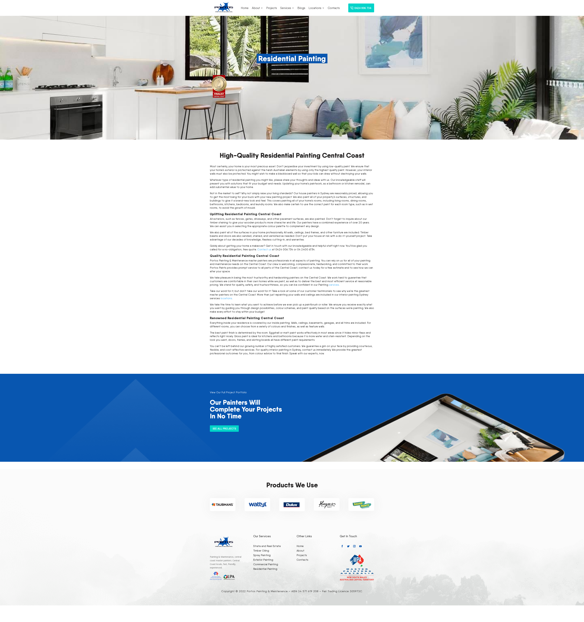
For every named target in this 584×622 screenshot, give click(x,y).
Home (245, 8)
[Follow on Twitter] (348, 546)
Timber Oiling (261, 550)
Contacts (334, 8)
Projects (271, 8)
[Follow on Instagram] (354, 546)
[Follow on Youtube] (360, 546)
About (256, 8)
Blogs (301, 8)
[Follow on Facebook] (342, 546)
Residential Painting (265, 568)
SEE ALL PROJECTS (224, 428)
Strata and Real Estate (267, 546)
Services (285, 8)
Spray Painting (262, 555)
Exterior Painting (263, 559)
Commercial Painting (265, 564)
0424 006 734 (362, 8)
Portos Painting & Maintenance (267, 591)
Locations (315, 8)
